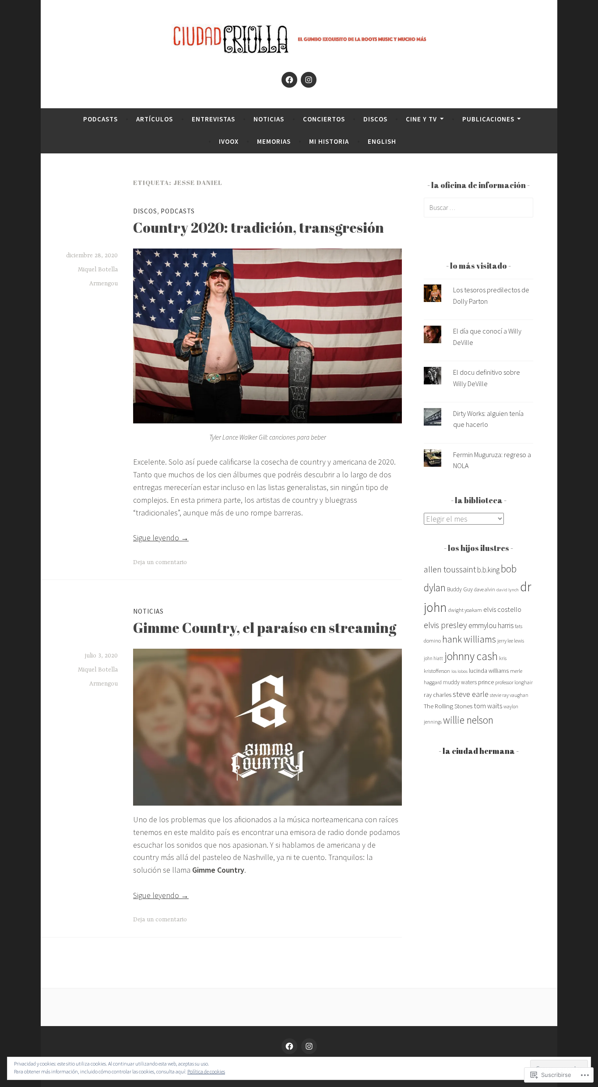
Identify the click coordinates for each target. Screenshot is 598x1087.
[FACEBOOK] (289, 1046)
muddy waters (460, 682)
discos (375, 119)
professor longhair (514, 682)
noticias (268, 119)
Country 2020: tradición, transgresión (258, 227)
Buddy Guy (460, 589)
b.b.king (488, 570)
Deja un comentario (160, 562)
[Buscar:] (478, 207)
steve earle (471, 694)
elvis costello (502, 609)
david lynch (507, 590)
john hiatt (433, 658)
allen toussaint (450, 569)
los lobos (459, 671)
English (382, 141)
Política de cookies (206, 1071)
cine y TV (421, 119)
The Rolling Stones (448, 706)
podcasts (100, 119)
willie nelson (468, 720)
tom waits (488, 705)
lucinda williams (489, 671)
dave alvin (484, 589)
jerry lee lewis (510, 640)
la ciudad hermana (479, 751)
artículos (154, 119)
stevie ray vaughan (509, 695)
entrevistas (213, 119)
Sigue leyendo (161, 538)
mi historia (329, 141)
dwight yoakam (465, 610)
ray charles (437, 695)
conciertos (324, 119)
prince (486, 682)
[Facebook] (289, 79)
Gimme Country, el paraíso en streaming (264, 627)
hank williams (469, 639)
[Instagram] (308, 79)
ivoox (229, 141)
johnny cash (471, 656)
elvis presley (445, 624)
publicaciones (488, 119)
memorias (274, 141)
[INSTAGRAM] (309, 1046)
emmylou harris (491, 625)
